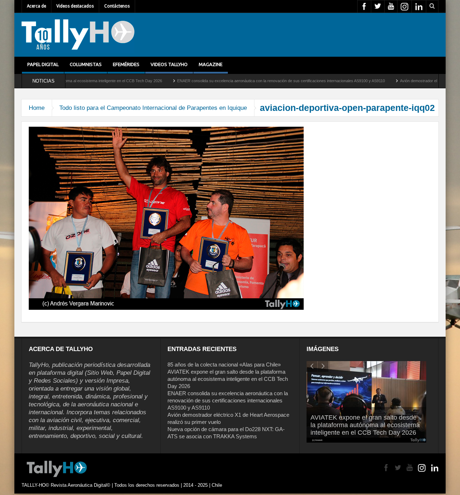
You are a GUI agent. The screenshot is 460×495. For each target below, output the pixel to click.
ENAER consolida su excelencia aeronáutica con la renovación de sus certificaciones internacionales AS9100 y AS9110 (259, 81)
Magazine (210, 64)
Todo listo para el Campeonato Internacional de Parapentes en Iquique (153, 107)
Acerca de (36, 6)
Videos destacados (75, 6)
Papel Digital (43, 64)
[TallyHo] (78, 35)
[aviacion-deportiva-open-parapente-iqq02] (166, 218)
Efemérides (126, 64)
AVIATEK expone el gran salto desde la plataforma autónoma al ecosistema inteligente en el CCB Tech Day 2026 (227, 379)
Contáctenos (117, 6)
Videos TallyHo (169, 64)
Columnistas (86, 64)
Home (37, 107)
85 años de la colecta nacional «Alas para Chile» (224, 364)
